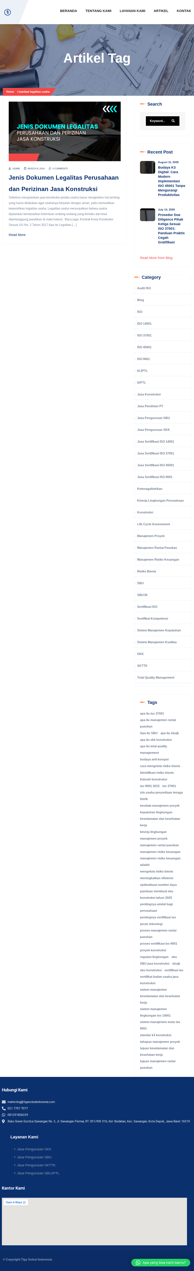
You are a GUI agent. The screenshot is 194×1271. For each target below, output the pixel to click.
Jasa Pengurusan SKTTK (36, 1165)
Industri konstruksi (153, 779)
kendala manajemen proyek (160, 805)
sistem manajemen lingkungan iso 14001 (155, 1012)
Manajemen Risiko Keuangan (158, 559)
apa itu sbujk (169, 733)
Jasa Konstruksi (24, 157)
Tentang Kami (98, 11)
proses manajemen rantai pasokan (158, 934)
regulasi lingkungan (154, 957)
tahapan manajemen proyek (160, 1041)
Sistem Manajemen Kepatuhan (159, 630)
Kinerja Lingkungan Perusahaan (160, 500)
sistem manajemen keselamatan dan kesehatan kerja (160, 996)
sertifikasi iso (173, 970)
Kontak (184, 11)
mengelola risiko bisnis (156, 871)
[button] (160, 1262)
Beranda (68, 11)
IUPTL (141, 382)
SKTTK (142, 665)
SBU (140, 583)
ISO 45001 (144, 347)
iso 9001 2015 (150, 786)
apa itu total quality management (153, 749)
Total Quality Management (155, 677)
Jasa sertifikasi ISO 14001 (155, 441)
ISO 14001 (144, 323)
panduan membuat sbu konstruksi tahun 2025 (156, 894)
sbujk (176, 963)
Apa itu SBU (149, 733)
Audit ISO (144, 288)
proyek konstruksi (153, 950)
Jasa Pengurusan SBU (153, 418)
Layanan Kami (132, 11)
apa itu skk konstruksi (156, 739)
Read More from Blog (156, 258)
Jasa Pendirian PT (150, 406)
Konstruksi (145, 512)
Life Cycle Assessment (153, 524)
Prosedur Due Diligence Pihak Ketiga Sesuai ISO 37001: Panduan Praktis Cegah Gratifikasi (171, 228)
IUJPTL (142, 370)
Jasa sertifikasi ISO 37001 (155, 453)
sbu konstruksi (151, 970)
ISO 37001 (144, 335)
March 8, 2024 (36, 168)
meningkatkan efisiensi (156, 878)
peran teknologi (151, 924)
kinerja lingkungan (153, 832)
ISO (139, 311)
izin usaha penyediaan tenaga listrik (161, 796)
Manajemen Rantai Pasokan (157, 547)
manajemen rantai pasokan (159, 845)
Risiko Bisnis (146, 571)
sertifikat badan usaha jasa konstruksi (159, 980)
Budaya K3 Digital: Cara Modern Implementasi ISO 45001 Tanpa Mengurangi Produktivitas (171, 181)
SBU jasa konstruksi (154, 963)
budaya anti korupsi (154, 759)
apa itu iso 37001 (152, 713)
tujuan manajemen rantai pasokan (157, 1064)
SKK (140, 654)
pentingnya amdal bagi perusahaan (156, 907)
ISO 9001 (143, 359)
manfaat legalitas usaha (34, 91)
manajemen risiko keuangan (160, 851)
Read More (17, 235)
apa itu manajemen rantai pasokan (158, 723)
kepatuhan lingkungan (156, 812)
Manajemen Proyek (151, 536)
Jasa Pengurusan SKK (153, 429)
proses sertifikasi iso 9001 (158, 943)
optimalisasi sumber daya (158, 884)
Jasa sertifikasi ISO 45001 (155, 465)
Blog (140, 300)
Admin (16, 168)
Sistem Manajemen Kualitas (157, 642)
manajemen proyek (153, 838)
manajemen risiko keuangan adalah (160, 861)
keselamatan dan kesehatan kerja (160, 822)
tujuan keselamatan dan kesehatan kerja (157, 1051)
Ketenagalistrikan (149, 488)
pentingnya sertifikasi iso (158, 917)
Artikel (161, 11)
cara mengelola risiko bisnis (160, 766)
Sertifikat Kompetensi (152, 618)
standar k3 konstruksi (155, 1035)
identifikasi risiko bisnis (157, 772)
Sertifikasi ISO (147, 606)
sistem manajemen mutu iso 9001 (160, 1025)
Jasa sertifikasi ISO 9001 (154, 477)
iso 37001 (169, 786)
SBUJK (142, 595)
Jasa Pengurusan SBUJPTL (38, 1173)
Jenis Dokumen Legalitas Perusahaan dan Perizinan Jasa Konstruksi (64, 183)
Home (11, 91)
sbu (174, 957)
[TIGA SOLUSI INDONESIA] (7, 12)
